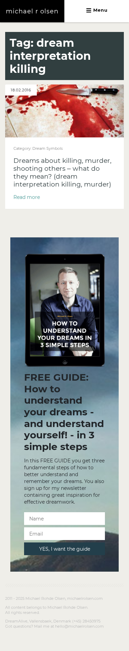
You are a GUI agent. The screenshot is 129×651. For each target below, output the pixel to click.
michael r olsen (32, 11)
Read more (26, 197)
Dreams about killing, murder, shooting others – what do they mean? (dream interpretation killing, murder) (62, 172)
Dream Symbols (47, 148)
